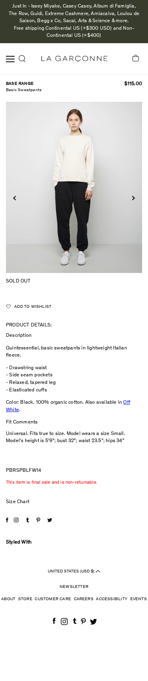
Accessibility (111, 599)
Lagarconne (74, 59)
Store (25, 599)
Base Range (20, 84)
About (8, 599)
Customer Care (53, 599)
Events (138, 599)
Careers (84, 599)
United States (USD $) (72, 571)
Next (132, 198)
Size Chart (17, 502)
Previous (15, 198)
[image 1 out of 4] (74, 187)
